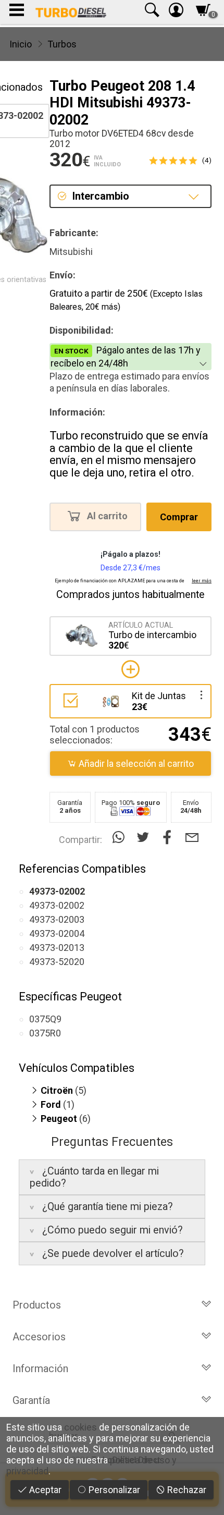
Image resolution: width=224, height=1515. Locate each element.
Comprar (179, 516)
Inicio (20, 44)
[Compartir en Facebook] (169, 837)
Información (40, 1368)
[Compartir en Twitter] (145, 837)
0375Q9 (45, 1018)
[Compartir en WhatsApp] (120, 837)
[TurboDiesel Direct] (70, 12)
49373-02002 (56, 905)
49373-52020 (56, 961)
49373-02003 (56, 919)
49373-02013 (56, 947)
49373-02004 (56, 933)
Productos (37, 1305)
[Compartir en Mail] (192, 837)
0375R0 (45, 1033)
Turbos (62, 44)
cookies (80, 1427)
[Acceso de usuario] (176, 12)
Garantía (31, 1400)
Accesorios (39, 1336)
